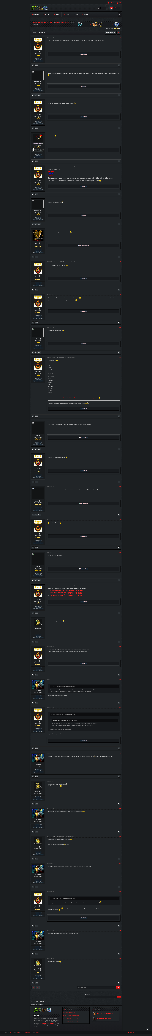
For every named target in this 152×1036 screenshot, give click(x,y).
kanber (72, 166)
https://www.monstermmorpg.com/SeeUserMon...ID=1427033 (65, 594)
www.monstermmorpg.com (49, 1023)
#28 (120, 930)
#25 (120, 836)
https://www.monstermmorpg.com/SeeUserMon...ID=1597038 (65, 595)
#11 (120, 357)
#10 (120, 327)
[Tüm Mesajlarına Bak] (33, 65)
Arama (57, 14)
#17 (120, 585)
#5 (120, 166)
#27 (120, 891)
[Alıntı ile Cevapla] (119, 65)
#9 (120, 294)
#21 (120, 707)
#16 (120, 552)
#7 (120, 228)
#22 (120, 753)
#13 (120, 453)
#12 (120, 421)
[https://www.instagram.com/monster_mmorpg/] (120, 2)
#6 (120, 199)
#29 (120, 958)
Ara (118, 987)
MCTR (11, 1032)
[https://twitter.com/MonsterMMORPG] (111, 2)
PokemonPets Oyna (87, 24)
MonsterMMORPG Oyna (108, 24)
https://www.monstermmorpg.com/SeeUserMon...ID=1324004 (66, 590)
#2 (120, 70)
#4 (120, 132)
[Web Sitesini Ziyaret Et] (33, 95)
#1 (120, 37)
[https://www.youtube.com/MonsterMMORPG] (117, 2)
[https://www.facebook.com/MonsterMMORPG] (108, 2)
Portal (47, 14)
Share (36, 65)
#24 (120, 808)
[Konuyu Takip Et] (118, 33)
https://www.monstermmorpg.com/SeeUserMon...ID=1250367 (65, 592)
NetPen (37, 1032)
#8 (120, 261)
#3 (120, 100)
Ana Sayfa (36, 14)
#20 (120, 679)
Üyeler (67, 14)
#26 (120, 863)
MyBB (17, 1032)
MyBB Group (27, 1032)
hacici (72, 836)
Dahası (85, 14)
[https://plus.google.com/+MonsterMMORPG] (114, 2)
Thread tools (110, 32)
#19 (120, 646)
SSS (76, 14)
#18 (120, 617)
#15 (120, 519)
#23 (120, 781)
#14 (120, 486)
